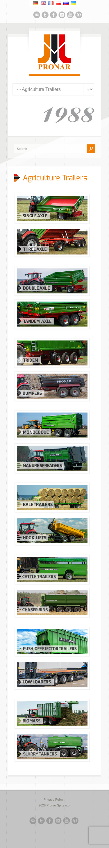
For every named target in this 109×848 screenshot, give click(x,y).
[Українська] (73, 3)
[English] (43, 3)
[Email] (36, 15)
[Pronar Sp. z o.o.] (54, 69)
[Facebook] (53, 15)
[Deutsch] (35, 3)
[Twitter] (45, 15)
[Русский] (66, 3)
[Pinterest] (78, 15)
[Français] (50, 3)
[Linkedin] (61, 15)
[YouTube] (70, 15)
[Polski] (58, 3)
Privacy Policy (54, 799)
